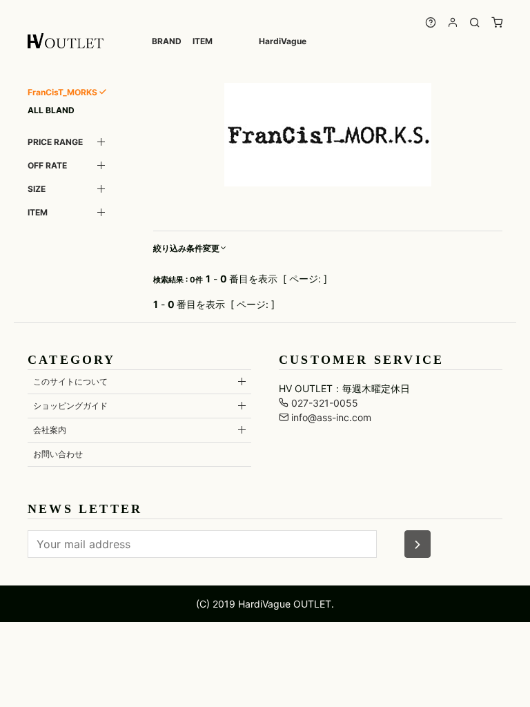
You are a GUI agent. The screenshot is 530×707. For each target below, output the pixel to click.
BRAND (166, 41)
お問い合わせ (58, 454)
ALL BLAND (51, 110)
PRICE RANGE (55, 142)
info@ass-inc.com (329, 417)
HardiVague (282, 41)
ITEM (203, 41)
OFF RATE (47, 165)
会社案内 (49, 430)
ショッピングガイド (70, 405)
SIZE (37, 189)
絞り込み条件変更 (186, 248)
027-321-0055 (323, 403)
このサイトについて (70, 381)
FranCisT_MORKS (62, 92)
